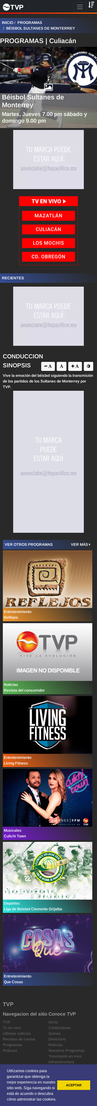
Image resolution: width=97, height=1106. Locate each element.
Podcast (10, 1050)
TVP (6, 1022)
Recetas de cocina (19, 1039)
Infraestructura (61, 1062)
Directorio (57, 1039)
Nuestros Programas (66, 1050)
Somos (54, 1033)
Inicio (7, 23)
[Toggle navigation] (79, 7)
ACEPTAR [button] (73, 1085)
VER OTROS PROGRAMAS (29, 544)
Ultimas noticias (17, 1033)
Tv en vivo (12, 1028)
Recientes (13, 278)
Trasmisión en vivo (64, 1056)
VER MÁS (80, 544)
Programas (29, 23)
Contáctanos (59, 1028)
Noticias (55, 1045)
